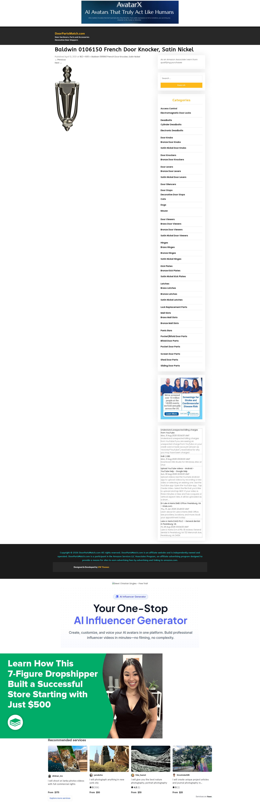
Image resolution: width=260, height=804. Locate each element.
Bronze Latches (169, 294)
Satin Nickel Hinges (171, 259)
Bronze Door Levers (171, 171)
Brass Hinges (168, 247)
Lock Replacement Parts (174, 307)
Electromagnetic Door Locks (176, 112)
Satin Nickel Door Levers (173, 177)
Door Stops (167, 190)
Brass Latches (168, 288)
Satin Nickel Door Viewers (174, 235)
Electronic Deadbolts (172, 130)
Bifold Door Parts (170, 340)
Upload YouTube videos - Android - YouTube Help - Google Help (177, 470)
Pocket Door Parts (170, 346)
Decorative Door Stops (173, 194)
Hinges (164, 242)
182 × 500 (84, 56)
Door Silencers (168, 184)
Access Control (169, 108)
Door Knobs (167, 137)
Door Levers (167, 166)
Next (58, 62)
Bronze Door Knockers (172, 159)
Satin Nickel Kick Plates (173, 276)
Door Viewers (168, 219)
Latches (165, 283)
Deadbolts (166, 120)
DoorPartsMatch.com (70, 33)
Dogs (163, 204)
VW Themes (103, 567)
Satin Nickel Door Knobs (173, 147)
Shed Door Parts (169, 359)
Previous (60, 59)
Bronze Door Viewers (172, 229)
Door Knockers (168, 155)
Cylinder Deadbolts (171, 124)
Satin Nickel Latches (172, 299)
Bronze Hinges (168, 253)
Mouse (164, 210)
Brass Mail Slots (169, 317)
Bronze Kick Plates (170, 270)
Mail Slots (166, 313)
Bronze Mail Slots (170, 323)
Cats (163, 199)
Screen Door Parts (170, 353)
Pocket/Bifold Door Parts (174, 336)
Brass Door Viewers (171, 223)
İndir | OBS (165, 456)
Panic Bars (166, 330)
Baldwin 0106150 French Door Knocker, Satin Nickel (116, 56)
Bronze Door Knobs (171, 142)
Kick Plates (167, 266)
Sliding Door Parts (170, 365)
